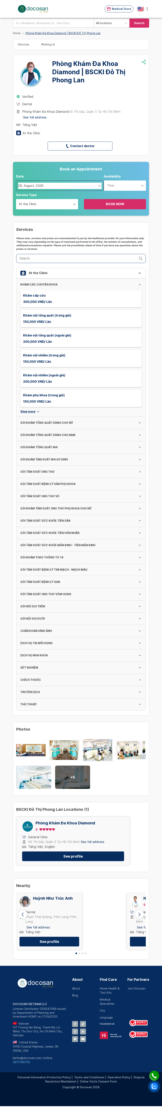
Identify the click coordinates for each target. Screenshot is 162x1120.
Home (17, 33)
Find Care (108, 979)
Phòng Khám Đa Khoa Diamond (65, 823)
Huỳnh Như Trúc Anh (53, 898)
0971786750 (21, 1062)
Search (139, 23)
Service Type (26, 195)
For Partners (138, 979)
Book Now (115, 204)
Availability (112, 176)
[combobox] (53, 23)
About (77, 979)
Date (20, 176)
